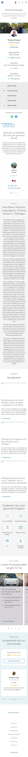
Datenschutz (14, 727)
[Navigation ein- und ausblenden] (26, 2)
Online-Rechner (14, 741)
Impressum (14, 723)
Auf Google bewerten (14, 661)
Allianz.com (14, 745)
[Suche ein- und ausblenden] (19, 2)
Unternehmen (14, 738)
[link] (9, 95)
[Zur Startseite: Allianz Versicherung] (2, 2)
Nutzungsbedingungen (14, 734)
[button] (14, 33)
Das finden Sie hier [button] (6, 123)
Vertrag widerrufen (13, 712)
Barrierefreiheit (14, 730)
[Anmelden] (22, 2)
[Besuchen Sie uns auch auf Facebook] (16, 116)
